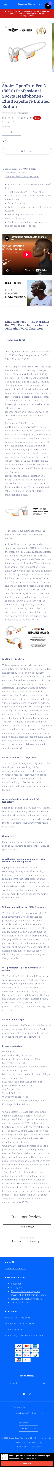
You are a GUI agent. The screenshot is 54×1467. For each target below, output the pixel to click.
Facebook (16, 1283)
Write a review (27, 1227)
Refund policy (20, 1442)
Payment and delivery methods (28, 1294)
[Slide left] (21, 77)
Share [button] (8, 141)
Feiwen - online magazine (25, 1291)
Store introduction (15, 1268)
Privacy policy (46, 1438)
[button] (6, 4)
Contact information (20, 1447)
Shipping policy (35, 1442)
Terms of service (38, 1447)
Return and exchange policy (26, 1298)
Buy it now (27, 159)
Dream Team (14, 1438)
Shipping (5, 122)
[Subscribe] (44, 1383)
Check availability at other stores (22, 176)
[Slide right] (33, 77)
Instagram (17, 1287)
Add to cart (27, 1463)
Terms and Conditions (23, 1302)
